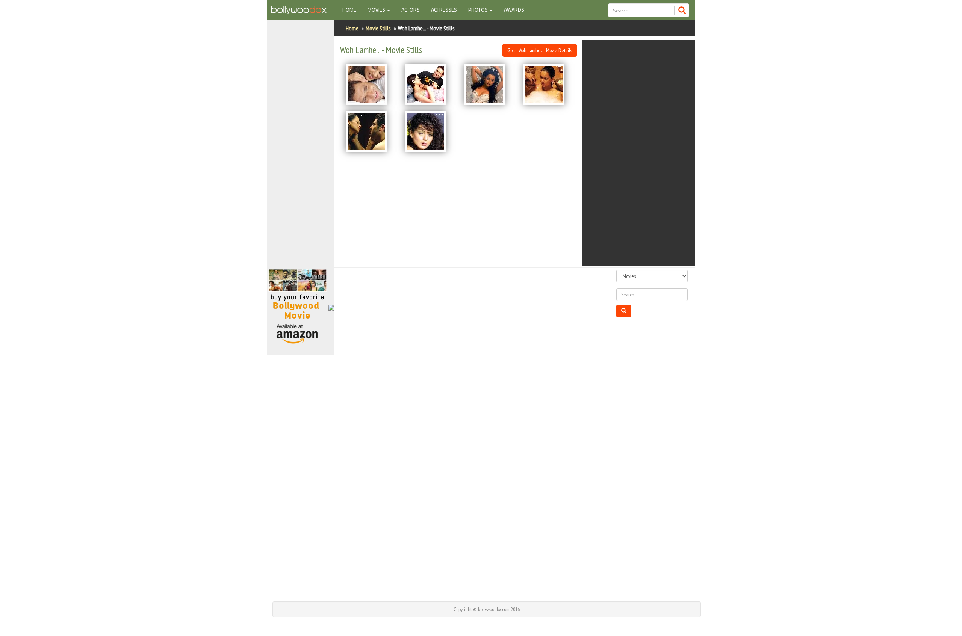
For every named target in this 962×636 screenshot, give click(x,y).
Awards (514, 10)
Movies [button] (377, 10)
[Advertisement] (301, 148)
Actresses (444, 10)
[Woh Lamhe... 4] (547, 84)
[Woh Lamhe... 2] (429, 84)
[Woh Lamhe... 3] (488, 84)
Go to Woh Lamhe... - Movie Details (539, 50)
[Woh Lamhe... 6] (429, 131)
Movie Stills (378, 28)
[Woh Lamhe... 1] (369, 84)
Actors (410, 10)
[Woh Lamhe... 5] (369, 131)
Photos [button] (478, 10)
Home (352, 9)
